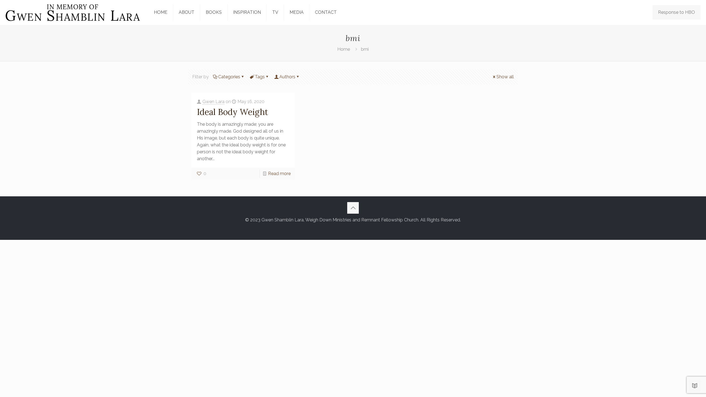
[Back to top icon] (353, 208)
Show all (505, 76)
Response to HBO (676, 12)
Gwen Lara (213, 101)
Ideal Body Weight (232, 112)
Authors (287, 76)
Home (343, 49)
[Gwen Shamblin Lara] (73, 12)
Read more (279, 173)
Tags (260, 76)
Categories (229, 76)
